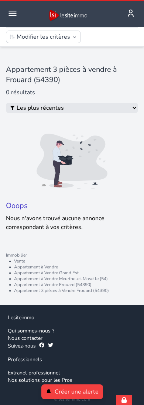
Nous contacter (25, 338)
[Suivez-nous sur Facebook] (42, 346)
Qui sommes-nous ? (31, 330)
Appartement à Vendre (36, 267)
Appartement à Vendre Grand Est (46, 273)
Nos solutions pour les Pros (40, 380)
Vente (19, 261)
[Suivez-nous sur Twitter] (51, 346)
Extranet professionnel (34, 372)
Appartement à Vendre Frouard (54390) (53, 285)
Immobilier (16, 255)
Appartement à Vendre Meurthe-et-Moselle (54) (61, 279)
